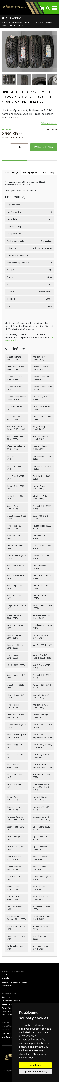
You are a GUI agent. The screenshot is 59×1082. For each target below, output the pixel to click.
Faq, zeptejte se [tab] (30, 172)
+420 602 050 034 (9, 1033)
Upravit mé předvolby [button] (35, 1071)
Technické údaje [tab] (11, 172)
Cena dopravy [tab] (48, 172)
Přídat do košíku (43, 147)
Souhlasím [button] (35, 1065)
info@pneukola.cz (10, 1037)
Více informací (49, 123)
